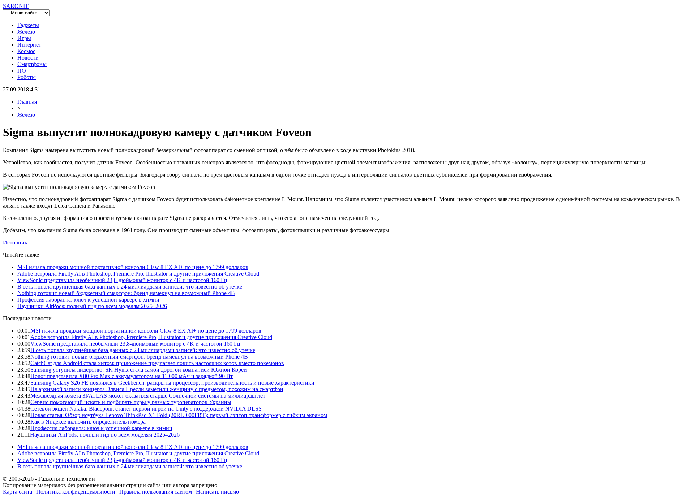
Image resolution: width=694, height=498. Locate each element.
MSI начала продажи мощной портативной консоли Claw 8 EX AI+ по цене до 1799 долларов (132, 267)
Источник (15, 242)
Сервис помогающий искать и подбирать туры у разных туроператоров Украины (130, 402)
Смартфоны (32, 64)
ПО (21, 71)
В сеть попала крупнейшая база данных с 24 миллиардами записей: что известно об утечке (129, 286)
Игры (24, 38)
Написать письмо (217, 492)
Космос (26, 51)
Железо (26, 32)
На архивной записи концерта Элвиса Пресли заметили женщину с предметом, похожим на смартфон (156, 389)
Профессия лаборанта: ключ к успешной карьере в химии (88, 299)
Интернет (29, 45)
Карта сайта (17, 492)
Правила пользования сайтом (155, 492)
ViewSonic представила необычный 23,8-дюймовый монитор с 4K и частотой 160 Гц (122, 280)
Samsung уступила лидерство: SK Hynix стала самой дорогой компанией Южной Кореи (138, 370)
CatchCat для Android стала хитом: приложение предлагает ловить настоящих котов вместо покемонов (157, 363)
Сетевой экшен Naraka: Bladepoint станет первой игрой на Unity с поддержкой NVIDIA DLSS (146, 409)
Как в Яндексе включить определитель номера (88, 422)
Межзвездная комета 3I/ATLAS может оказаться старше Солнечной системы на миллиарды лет (147, 396)
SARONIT (16, 6)
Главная (27, 102)
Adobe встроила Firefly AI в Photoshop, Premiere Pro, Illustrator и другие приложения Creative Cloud (138, 273)
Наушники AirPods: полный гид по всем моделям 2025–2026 (92, 306)
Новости (28, 58)
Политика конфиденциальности (75, 492)
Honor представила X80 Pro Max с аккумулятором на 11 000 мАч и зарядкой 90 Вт (131, 376)
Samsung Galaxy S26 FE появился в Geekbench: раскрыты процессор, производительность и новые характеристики (172, 383)
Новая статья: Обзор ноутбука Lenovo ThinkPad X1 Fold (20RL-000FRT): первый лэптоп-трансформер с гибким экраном (178, 415)
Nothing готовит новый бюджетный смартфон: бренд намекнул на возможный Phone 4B (126, 293)
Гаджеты (28, 25)
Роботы (26, 77)
